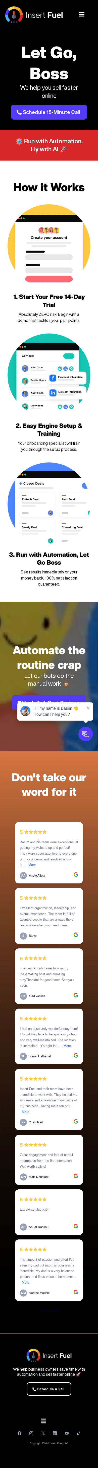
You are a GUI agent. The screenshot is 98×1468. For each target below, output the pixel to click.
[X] (43, 1433)
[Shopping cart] (92, 14)
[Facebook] (19, 1433)
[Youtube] (67, 1433)
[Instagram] (31, 1433)
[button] (81, 15)
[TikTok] (78, 1433)
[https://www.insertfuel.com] (34, 14)
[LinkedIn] (55, 1433)
